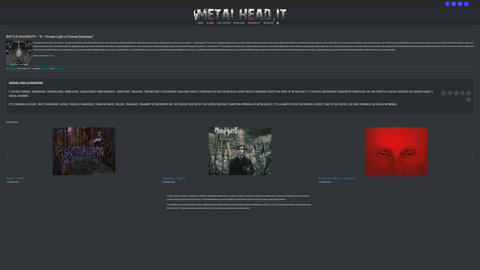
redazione (12, 69)
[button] (278, 22)
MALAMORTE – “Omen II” (18, 178)
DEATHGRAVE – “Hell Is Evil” (332, 178)
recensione (58, 69)
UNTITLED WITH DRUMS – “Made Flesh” (181, 178)
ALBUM (44, 69)
